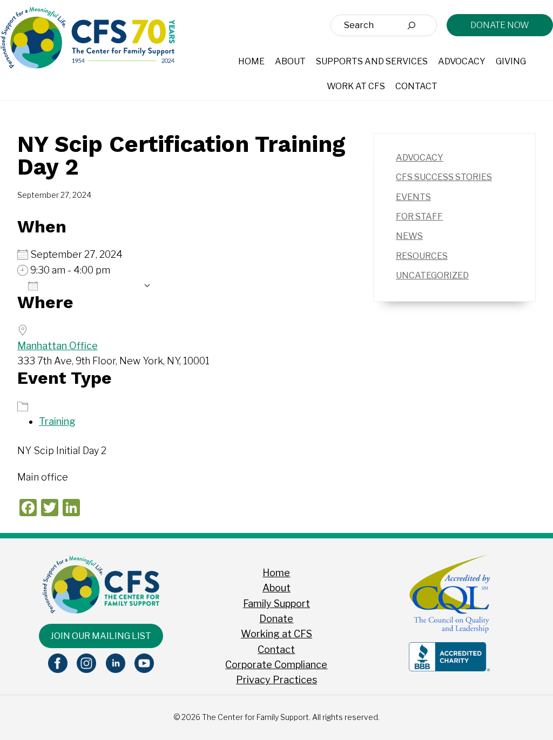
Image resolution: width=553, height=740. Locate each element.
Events (413, 197)
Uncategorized (432, 275)
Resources (422, 256)
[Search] (411, 25)
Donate (276, 618)
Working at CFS (276, 633)
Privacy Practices (276, 679)
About (276, 588)
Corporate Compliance (276, 664)
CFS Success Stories (444, 177)
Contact (276, 649)
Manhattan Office (57, 345)
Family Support (276, 603)
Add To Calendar (90, 285)
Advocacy (419, 157)
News (409, 236)
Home (276, 572)
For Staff (419, 216)
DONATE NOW (499, 25)
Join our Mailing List (100, 636)
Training (57, 421)
